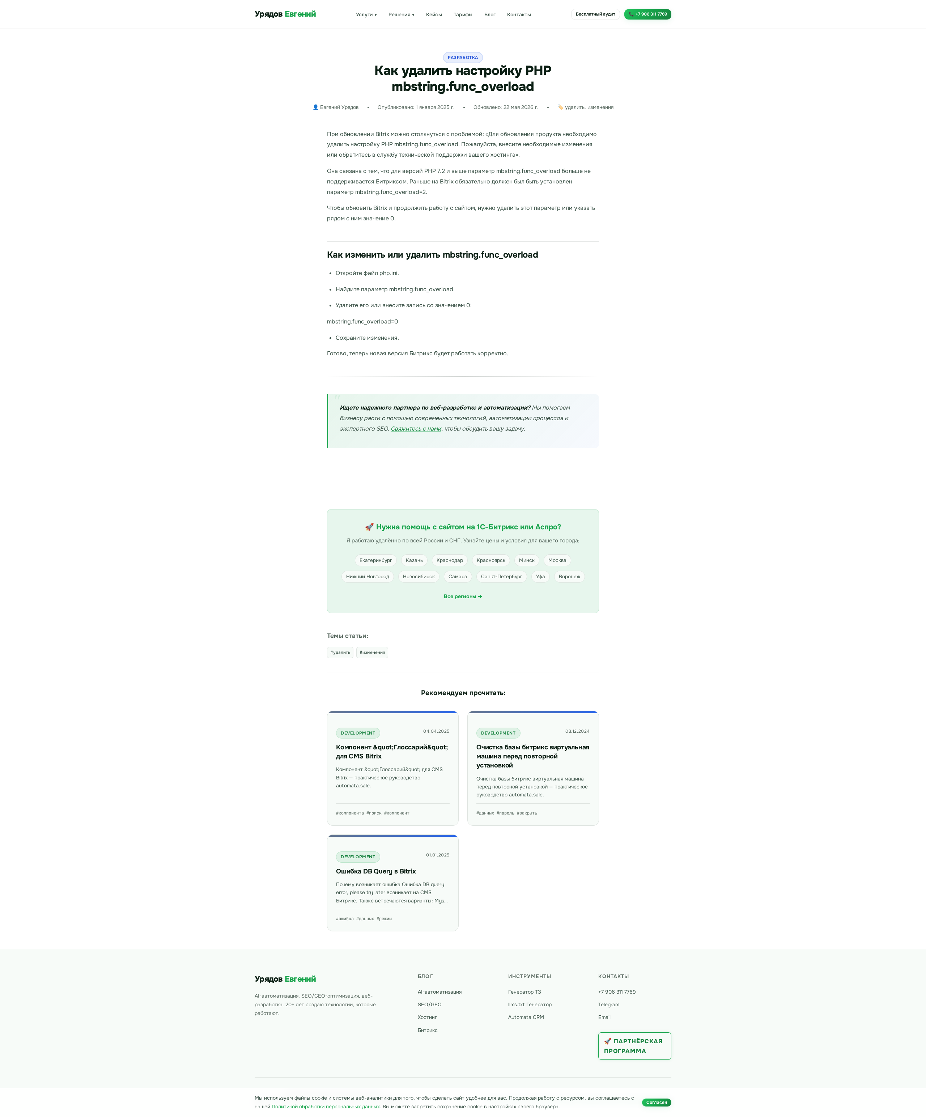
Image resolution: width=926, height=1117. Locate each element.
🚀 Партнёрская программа (633, 1046)
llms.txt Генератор (530, 1004)
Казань (414, 560)
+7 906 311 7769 (617, 992)
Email (604, 1017)
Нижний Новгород (367, 577)
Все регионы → (463, 596)
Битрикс (428, 1030)
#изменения (372, 652)
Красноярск (491, 560)
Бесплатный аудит (595, 14)
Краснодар (450, 560)
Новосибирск (419, 577)
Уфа (540, 577)
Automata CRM (526, 1017)
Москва (557, 560)
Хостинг (427, 1017)
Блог (490, 14)
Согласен (656, 1102)
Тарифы (463, 14)
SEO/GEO (430, 1004)
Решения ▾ (401, 14)
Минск (527, 560)
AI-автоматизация (440, 992)
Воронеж (569, 577)
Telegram (608, 1004)
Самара (458, 577)
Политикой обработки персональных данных (326, 1106)
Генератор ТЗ (524, 992)
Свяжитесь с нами (416, 428)
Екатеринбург (376, 560)
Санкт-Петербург (501, 577)
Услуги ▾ (366, 14)
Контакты (519, 14)
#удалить (340, 652)
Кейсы (434, 14)
